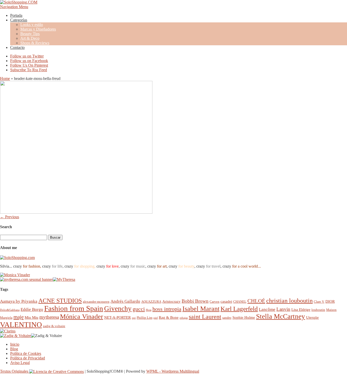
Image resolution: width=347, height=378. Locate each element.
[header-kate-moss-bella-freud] (76, 212)
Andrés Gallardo (125, 301)
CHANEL (239, 301)
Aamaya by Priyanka (18, 301)
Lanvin (283, 309)
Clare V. (319, 301)
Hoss (148, 310)
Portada (16, 15)
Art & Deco (29, 38)
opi (134, 317)
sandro (226, 317)
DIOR (330, 301)
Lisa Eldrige (300, 309)
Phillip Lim (144, 317)
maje (18, 317)
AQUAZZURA (151, 301)
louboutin (318, 310)
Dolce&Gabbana (10, 310)
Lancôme (267, 309)
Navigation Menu (14, 7)
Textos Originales (14, 371)
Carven (214, 301)
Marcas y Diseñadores (38, 29)
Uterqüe (312, 317)
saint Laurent (205, 316)
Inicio (14, 344)
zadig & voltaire (54, 326)
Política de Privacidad (27, 358)
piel (155, 317)
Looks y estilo (31, 24)
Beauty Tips (30, 34)
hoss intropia (166, 309)
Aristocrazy (171, 301)
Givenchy (118, 308)
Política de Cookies (25, 353)
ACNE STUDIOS (60, 300)
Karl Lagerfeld (239, 308)
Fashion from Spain (73, 308)
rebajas (184, 317)
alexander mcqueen (96, 301)
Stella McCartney (280, 316)
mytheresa (49, 317)
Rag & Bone (169, 317)
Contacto (17, 47)
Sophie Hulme (243, 317)
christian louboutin (289, 300)
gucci (139, 309)
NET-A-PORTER (117, 317)
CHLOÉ (256, 301)
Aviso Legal (20, 362)
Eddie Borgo (32, 309)
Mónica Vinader (81, 316)
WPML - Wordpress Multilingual (172, 371)
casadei (226, 301)
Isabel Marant (200, 308)
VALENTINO (21, 325)
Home (5, 78)
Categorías (18, 20)
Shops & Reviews (34, 43)
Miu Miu (31, 317)
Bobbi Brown (195, 301)
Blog (14, 349)
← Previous (9, 217)
